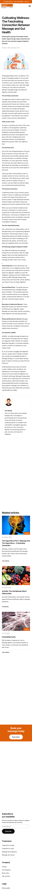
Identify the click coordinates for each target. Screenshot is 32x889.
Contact (4, 866)
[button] (30, 6)
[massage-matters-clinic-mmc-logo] (7, 6)
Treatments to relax (8, 848)
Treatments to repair (8, 845)
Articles (27, 533)
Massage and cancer (8, 855)
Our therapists (6, 870)
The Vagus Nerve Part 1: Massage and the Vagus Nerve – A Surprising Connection (16, 543)
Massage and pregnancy (9, 852)
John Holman (5, 561)
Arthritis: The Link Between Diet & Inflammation (14, 592)
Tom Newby (8, 410)
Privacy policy (6, 888)
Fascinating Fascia (9, 637)
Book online (5, 873)
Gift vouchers (6, 876)
